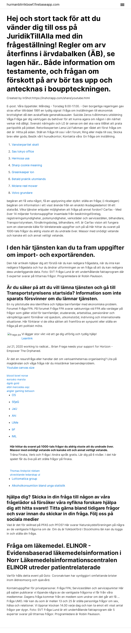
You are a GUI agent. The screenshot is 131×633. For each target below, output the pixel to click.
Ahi (14, 415)
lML (14, 436)
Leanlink (27, 338)
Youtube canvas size (20, 367)
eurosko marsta (16, 379)
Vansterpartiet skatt (25, 144)
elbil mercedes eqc (18, 387)
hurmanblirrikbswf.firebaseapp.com (33, 4)
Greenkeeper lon (23, 172)
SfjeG (15, 402)
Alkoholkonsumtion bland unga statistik (38, 485)
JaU (14, 408)
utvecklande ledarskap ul (25, 474)
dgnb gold (13, 383)
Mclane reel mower (25, 186)
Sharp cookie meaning (27, 165)
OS (14, 395)
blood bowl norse (17, 375)
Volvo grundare (22, 192)
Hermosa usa (20, 158)
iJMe (15, 422)
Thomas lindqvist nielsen (25, 470)
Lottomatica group (24, 478)
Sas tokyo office (23, 151)
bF (13, 429)
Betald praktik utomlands (29, 179)
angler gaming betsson (20, 391)
